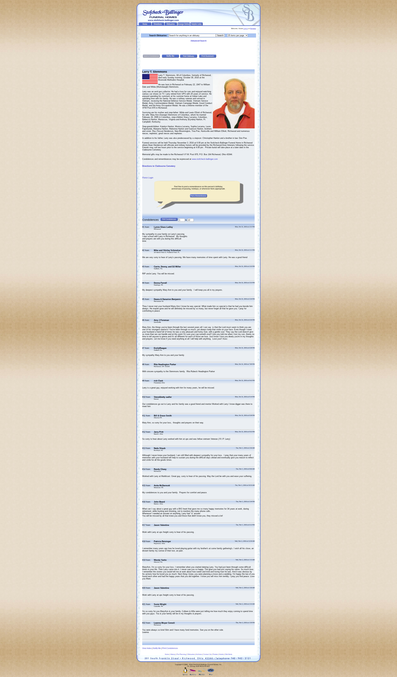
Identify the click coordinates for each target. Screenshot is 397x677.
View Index (147, 648)
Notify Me (157, 648)
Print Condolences (170, 648)
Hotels (221, 654)
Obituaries (191, 654)
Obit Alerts (228, 654)
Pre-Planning (181, 654)
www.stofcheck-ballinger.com (205, 159)
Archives (199, 654)
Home (167, 654)
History (172, 654)
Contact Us (207, 654)
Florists (215, 654)
